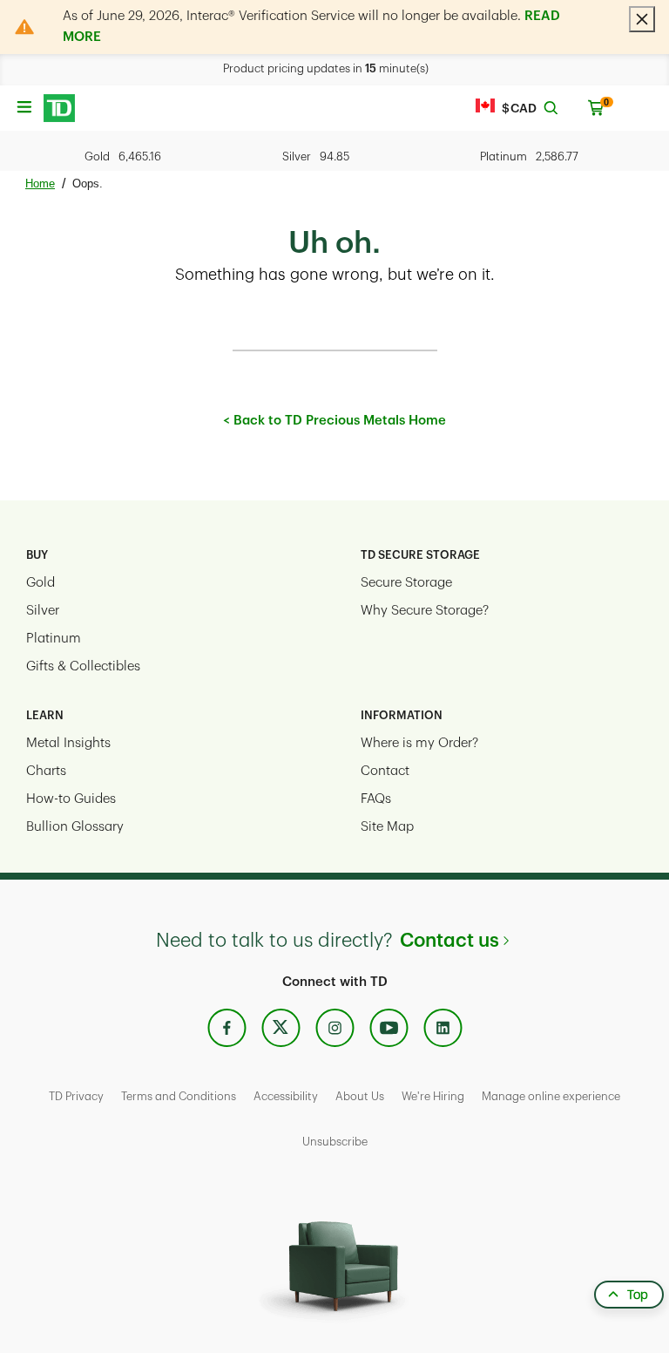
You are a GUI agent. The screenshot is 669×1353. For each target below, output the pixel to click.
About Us (359, 1096)
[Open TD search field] (551, 108)
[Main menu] (23, 101)
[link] (227, 1028)
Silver (42, 610)
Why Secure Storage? (425, 610)
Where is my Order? (419, 743)
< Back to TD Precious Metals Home (334, 420)
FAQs (376, 799)
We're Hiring (433, 1096)
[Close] (642, 19)
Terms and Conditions (178, 1096)
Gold (40, 582)
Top (637, 1294)
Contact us (449, 940)
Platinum (53, 638)
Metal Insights (68, 743)
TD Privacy (76, 1096)
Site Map (387, 826)
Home (40, 183)
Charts (46, 771)
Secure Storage (406, 582)
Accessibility (285, 1096)
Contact (385, 771)
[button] (59, 108)
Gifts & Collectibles (83, 666)
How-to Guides (71, 799)
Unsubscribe (335, 1141)
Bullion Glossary (75, 826)
